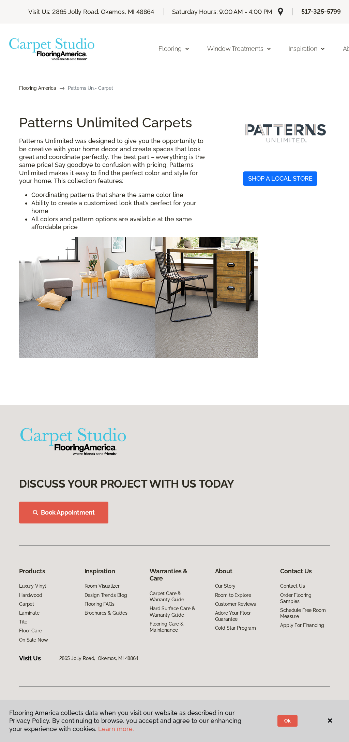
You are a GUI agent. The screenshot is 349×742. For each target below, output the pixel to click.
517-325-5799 (321, 11)
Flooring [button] (170, 48)
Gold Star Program (235, 628)
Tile (23, 622)
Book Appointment (68, 512)
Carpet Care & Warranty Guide (167, 596)
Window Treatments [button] (235, 48)
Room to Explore (233, 595)
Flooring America (37, 88)
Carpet (26, 604)
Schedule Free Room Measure (302, 613)
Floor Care (30, 630)
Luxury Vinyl (32, 586)
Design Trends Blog (106, 595)
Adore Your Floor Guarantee (233, 616)
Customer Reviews (235, 604)
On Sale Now (33, 640)
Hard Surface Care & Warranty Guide (172, 611)
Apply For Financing (302, 625)
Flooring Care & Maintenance (167, 627)
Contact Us (292, 586)
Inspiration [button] (303, 48)
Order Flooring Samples (296, 598)
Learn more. (116, 728)
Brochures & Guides (106, 613)
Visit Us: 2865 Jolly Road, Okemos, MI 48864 (91, 11)
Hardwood (30, 595)
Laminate (29, 613)
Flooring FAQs (100, 604)
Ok (287, 721)
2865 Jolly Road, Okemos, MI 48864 (98, 658)
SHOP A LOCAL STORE (280, 178)
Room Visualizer (102, 586)
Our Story (225, 586)
